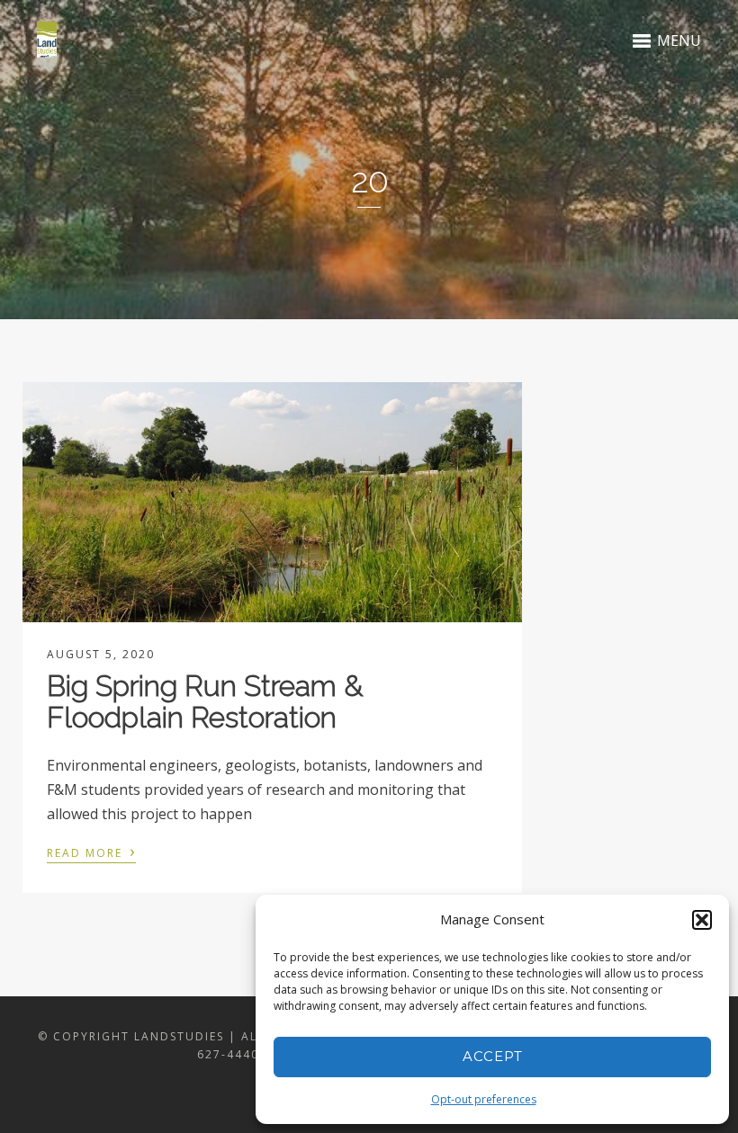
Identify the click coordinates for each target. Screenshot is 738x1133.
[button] (702, 920)
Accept (493, 1056)
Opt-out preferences (483, 1099)
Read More (91, 851)
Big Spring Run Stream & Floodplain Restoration (205, 701)
